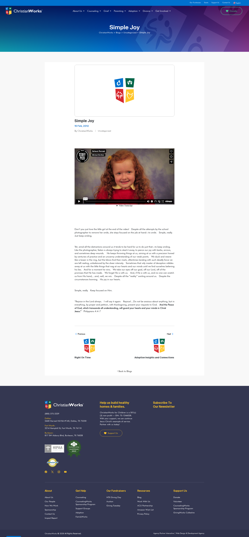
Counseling (92, 11)
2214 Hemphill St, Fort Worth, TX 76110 (63, 428)
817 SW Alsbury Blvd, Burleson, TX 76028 (64, 435)
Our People (50, 501)
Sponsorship (50, 510)
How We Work (51, 505)
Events (206, 2)
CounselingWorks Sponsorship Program (85, 503)
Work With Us (143, 501)
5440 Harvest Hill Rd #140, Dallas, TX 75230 (65, 421)
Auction (109, 501)
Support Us (215, 2)
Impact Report (51, 518)
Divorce (146, 11)
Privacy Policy (143, 514)
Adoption (133, 11)
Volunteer (177, 501)
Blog (139, 497)
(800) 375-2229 (52, 413)
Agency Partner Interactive (163, 533)
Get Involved (161, 11)
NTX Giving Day (113, 497)
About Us (77, 11)
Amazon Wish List (145, 510)
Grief (106, 11)
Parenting (118, 11)
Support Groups (83, 508)
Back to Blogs (125, 371)
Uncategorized (104, 131)
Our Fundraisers (195, 2)
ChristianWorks (51, 533)
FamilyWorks (81, 517)
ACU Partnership (145, 505)
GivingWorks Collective (184, 512)
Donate (233, 11)
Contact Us (226, 2)
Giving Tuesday (113, 505)
